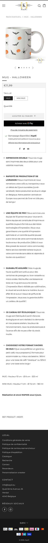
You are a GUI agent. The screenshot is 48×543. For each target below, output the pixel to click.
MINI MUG (21, 98)
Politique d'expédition (12, 452)
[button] (18, 67)
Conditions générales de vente (16, 440)
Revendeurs (7, 468)
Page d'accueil (13, 17)
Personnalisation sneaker (13, 472)
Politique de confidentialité (14, 444)
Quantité (8, 106)
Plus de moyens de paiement (24, 130)
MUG (8, 98)
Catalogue (7, 456)
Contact (5, 464)
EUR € (22, 523)
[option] (24, 42)
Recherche (7, 460)
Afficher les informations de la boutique (24, 143)
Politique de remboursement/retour (18, 448)
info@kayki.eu (8, 485)
